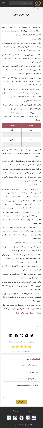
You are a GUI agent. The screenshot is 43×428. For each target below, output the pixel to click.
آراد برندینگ (15, 411)
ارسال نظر (21, 401)
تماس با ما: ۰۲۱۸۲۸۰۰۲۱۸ (26, 411)
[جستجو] (10, 3)
